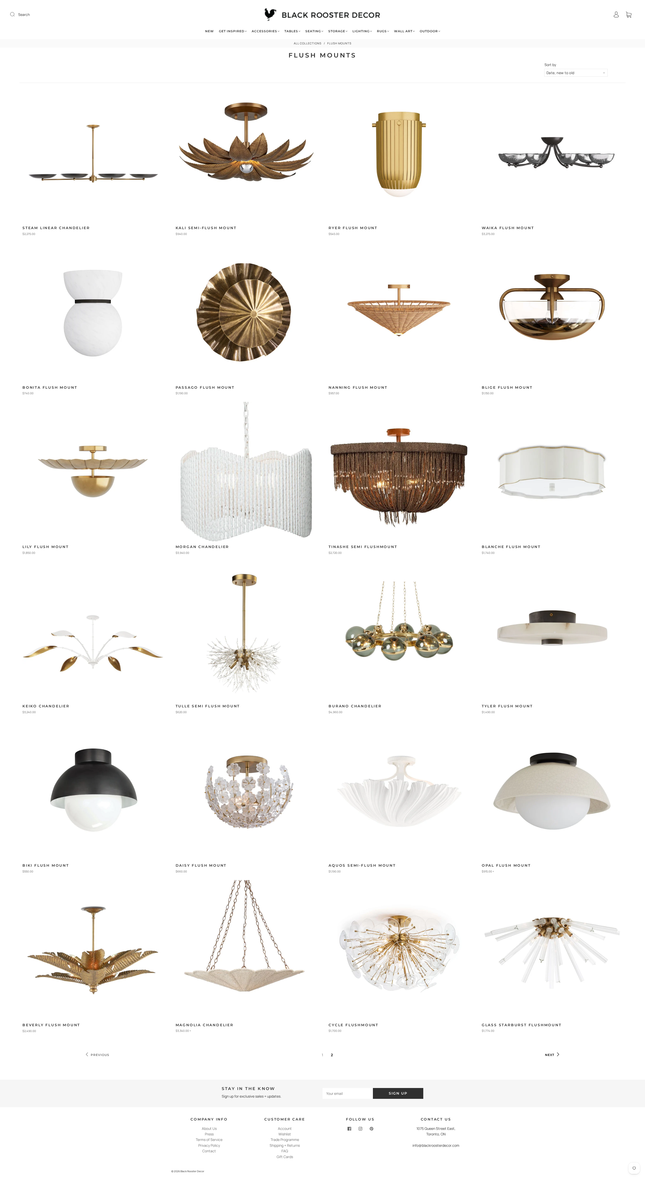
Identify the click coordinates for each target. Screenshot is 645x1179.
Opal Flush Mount (506, 865)
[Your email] (347, 1093)
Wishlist (284, 1134)
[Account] (616, 14)
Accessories (264, 31)
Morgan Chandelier (202, 547)
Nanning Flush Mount (358, 387)
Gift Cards (285, 1156)
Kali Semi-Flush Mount (206, 228)
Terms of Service (209, 1139)
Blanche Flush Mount (511, 547)
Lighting (361, 31)
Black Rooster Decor (192, 1171)
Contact (209, 1150)
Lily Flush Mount (45, 547)
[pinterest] (371, 1128)
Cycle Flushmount (353, 1025)
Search (24, 14)
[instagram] (360, 1128)
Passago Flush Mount (205, 387)
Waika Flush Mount (508, 228)
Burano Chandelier (355, 706)
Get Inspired (231, 31)
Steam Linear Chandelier (56, 228)
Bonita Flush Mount (49, 387)
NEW (209, 31)
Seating (313, 31)
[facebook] (349, 1128)
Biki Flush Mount (45, 865)
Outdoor (429, 31)
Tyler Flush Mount (507, 706)
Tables (291, 31)
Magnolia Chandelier (205, 1025)
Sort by (550, 65)
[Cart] (628, 14)
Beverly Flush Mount (51, 1025)
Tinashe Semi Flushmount (363, 547)
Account (285, 1128)
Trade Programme (285, 1139)
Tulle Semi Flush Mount (208, 706)
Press (209, 1134)
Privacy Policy (209, 1145)
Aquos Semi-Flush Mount (362, 865)
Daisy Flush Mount (201, 865)
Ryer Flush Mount (353, 228)
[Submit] (15, 14)
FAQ (284, 1150)
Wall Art (403, 31)
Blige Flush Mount (507, 387)
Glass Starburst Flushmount (522, 1025)
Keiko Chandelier (46, 706)
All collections (307, 43)
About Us (209, 1128)
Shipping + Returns (285, 1145)
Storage (336, 31)
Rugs (382, 31)
